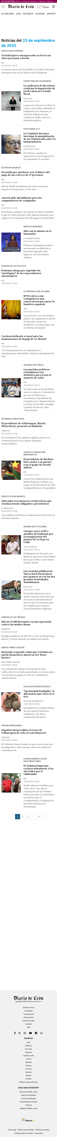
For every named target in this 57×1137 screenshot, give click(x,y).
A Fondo (28, 1069)
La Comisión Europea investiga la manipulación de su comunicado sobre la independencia (39, 137)
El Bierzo (28, 1046)
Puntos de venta (28, 1021)
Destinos (28, 1072)
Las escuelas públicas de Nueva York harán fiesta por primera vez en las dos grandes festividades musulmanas (39, 577)
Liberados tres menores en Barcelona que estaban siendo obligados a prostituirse (26, 502)
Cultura (28, 1059)
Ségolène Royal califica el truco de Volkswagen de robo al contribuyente (23, 731)
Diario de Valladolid (28, 1095)
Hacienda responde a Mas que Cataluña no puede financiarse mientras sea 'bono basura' (26, 655)
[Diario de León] (28, 6)
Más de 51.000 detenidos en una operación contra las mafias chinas (26, 623)
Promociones (28, 1017)
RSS (28, 1027)
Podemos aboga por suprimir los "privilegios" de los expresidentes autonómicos (21, 273)
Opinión (28, 1075)
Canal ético (38, 1133)
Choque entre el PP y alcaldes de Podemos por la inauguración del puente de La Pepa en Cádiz (38, 537)
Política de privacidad (26, 1130)
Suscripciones (28, 1014)
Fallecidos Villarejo (46, 1)
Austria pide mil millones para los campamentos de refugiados (21, 199)
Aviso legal (12, 1130)
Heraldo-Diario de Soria (28, 1102)
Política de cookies (42, 1130)
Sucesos (28, 1066)
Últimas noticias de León (28, 1082)
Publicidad (28, 1011)
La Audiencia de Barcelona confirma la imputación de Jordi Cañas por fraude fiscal (39, 90)
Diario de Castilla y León (28, 1092)
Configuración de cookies (23, 1133)
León (18, 14)
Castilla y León (28, 1056)
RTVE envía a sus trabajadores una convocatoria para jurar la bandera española (39, 300)
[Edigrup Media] (28, 1120)
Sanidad (28, 1062)
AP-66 (17, 1)
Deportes (51, 14)
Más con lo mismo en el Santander (37, 232)
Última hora (7, 14)
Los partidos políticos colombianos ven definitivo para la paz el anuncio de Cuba (37, 373)
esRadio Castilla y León (28, 1108)
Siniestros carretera (29, 1)
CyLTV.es (28, 1105)
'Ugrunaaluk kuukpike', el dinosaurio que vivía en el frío (39, 694)
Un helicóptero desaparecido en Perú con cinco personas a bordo (26, 57)
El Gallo (28, 1079)
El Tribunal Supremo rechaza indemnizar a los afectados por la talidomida (39, 770)
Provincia (28, 14)
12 (39, 816)
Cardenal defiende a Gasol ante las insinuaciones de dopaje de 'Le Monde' (24, 338)
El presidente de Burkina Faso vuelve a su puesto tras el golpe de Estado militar (38, 463)
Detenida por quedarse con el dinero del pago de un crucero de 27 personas (25, 174)
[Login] (53, 6)
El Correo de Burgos (28, 1099)
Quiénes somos (28, 1008)
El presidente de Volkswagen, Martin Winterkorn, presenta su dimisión (23, 425)
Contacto (28, 1024)
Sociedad (40, 14)
